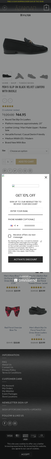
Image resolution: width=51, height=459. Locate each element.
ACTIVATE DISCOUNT (25, 259)
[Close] (45, 177)
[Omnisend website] (25, 278)
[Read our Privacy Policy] (41, 241)
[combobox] (14, 225)
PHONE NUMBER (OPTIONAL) (21, 219)
